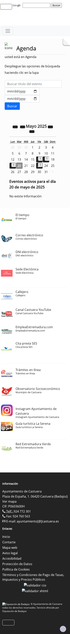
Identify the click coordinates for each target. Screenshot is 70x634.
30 (39, 172)
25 (52, 166)
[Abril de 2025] (23, 126)
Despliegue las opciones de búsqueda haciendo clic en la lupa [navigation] (32, 69)
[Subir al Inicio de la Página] (63, 629)
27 (19, 172)
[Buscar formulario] (12, 106)
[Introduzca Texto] (33, 84)
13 (19, 159)
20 (19, 166)
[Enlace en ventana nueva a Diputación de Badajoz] (16, 604)
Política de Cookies (16, 569)
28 (26, 172)
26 (12, 172)
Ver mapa (9, 501)
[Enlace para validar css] (35, 585)
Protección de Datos (17, 564)
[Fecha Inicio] (22, 91)
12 (12, 159)
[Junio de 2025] (31, 131)
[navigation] (37, 5)
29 (32, 172)
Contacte (9, 542)
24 (46, 166)
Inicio (6, 537)
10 (46, 153)
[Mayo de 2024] (15, 126)
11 (52, 153)
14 (26, 159)
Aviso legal (10, 553)
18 (52, 159)
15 (32, 159)
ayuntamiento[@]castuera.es (38, 521)
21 (26, 166)
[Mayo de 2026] (50, 126)
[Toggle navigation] (7, 31)
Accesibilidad (11, 558)
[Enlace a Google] (17, 5)
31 (46, 172)
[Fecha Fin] (22, 98)
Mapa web (9, 547)
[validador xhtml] (35, 591)
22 (32, 166)
